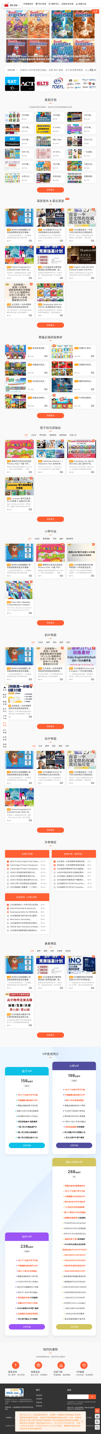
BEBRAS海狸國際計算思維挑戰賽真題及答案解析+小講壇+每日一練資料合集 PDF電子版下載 (19, 230)
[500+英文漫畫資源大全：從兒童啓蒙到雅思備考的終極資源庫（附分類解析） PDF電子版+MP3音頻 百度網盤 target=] (12, 154)
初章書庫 (80, 1127)
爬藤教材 (29, 4)
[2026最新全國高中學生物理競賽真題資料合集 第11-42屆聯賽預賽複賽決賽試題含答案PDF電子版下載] (19, 1002)
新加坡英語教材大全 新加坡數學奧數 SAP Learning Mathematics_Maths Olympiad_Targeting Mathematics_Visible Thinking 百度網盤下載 (37, 348)
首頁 (5, 690)
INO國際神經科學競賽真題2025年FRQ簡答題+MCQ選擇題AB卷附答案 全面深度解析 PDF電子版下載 (81, 978)
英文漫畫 (68, 1132)
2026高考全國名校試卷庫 (75, 1244)
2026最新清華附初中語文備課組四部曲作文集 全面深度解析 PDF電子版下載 (71, 869)
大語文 (33, 435)
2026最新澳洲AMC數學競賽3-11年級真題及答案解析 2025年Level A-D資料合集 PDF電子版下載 (81, 566)
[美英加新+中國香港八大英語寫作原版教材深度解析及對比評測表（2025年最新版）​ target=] (43, 178)
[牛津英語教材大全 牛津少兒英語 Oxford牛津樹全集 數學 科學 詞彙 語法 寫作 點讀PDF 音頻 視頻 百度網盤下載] (62, 402)
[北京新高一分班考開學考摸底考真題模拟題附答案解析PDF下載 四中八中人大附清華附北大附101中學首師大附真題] (19, 292)
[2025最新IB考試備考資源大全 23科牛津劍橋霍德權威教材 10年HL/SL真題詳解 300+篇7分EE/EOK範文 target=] (12, 129)
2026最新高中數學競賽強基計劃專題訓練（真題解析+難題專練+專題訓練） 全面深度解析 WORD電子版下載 (50, 268)
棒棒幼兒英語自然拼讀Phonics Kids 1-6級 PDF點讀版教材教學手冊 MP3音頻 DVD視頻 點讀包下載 (19, 462)
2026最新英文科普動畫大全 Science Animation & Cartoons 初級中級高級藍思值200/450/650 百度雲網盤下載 (58, 115)
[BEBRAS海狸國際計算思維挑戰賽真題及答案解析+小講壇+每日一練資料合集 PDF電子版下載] (19, 218)
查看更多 (50, 190)
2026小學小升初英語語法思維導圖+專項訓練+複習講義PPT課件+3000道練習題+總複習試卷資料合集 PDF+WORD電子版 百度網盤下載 (25, 883)
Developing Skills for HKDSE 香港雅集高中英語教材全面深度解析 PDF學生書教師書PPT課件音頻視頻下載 (50, 305)
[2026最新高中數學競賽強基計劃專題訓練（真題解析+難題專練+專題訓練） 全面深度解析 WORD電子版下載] (50, 255)
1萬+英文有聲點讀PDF (27, 1127)
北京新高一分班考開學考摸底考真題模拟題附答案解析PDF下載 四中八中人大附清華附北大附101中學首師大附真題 (19, 305)
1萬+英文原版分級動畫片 (27, 1132)
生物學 (59, 951)
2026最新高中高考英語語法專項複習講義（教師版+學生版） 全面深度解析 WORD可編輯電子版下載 (25, 923)
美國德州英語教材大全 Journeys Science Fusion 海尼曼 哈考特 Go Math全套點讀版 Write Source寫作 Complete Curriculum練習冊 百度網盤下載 (37, 364)
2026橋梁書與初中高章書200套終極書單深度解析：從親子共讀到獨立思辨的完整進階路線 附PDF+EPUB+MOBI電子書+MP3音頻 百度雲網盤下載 (27, 115)
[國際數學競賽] (52, 84)
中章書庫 (34, 1297)
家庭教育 (53, 435)
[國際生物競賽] (83, 84)
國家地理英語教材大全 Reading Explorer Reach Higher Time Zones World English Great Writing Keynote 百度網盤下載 (84, 381)
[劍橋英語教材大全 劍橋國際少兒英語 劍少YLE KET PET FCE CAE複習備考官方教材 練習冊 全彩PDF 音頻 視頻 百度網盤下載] (15, 402)
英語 (54, 642)
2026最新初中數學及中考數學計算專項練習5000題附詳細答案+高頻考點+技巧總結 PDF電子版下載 (71, 880)
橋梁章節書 (68, 4)
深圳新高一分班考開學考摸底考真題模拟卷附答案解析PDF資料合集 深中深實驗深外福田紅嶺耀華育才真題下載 (19, 707)
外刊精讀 (33, 1319)
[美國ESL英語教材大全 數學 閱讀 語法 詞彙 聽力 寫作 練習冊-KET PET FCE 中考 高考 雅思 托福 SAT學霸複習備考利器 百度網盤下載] (62, 352)
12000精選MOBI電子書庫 (28, 1308)
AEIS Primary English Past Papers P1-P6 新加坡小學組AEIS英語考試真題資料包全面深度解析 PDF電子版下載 (24, 861)
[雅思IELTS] (21, 84)
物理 (61, 642)
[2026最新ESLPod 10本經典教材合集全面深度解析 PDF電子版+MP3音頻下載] (50, 218)
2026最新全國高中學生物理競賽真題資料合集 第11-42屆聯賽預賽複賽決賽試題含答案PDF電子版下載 (19, 1015)
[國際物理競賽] (67, 84)
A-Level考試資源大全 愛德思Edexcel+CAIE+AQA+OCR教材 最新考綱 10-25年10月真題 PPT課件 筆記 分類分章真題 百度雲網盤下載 (58, 127)
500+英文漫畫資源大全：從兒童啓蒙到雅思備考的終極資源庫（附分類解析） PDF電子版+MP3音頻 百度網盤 (27, 152)
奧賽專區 (5, 745)
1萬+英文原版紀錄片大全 (27, 1137)
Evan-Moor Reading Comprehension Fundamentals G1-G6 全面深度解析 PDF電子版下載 (19, 603)
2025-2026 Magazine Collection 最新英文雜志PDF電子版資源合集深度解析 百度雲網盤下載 (89, 139)
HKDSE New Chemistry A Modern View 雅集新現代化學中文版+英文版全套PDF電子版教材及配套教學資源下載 (25, 926)
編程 (61, 539)
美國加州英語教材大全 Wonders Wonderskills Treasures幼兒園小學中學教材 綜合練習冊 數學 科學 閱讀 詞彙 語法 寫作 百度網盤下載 (84, 364)
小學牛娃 (5, 717)
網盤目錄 (82, 4)
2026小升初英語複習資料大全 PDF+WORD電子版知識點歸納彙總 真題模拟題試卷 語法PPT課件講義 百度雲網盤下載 (24, 872)
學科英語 (42, 435)
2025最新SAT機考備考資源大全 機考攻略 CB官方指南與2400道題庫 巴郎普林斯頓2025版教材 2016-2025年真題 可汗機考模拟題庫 (27, 139)
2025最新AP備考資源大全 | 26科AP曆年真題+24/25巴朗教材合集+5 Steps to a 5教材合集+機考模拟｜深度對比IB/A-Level (89, 115)
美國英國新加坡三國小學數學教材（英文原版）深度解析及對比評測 (89, 176)
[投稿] (75, 11)
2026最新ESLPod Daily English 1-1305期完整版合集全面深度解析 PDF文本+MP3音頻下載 (81, 669)
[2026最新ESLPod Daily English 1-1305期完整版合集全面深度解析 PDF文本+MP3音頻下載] (81, 656)
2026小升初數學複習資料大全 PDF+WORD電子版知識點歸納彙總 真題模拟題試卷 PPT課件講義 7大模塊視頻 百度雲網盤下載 (25, 876)
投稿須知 (39, 1402)
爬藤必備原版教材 (5, 703)
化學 (68, 642)
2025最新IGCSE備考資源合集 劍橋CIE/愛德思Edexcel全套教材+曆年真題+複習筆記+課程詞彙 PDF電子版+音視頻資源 (89, 127)
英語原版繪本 (23, 1121)
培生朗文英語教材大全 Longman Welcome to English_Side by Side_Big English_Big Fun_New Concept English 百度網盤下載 (37, 381)
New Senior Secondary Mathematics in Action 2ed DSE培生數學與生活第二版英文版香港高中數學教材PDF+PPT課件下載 (25, 919)
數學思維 (63, 435)
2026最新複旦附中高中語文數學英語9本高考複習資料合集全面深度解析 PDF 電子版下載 (24, 915)
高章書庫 (81, 1239)
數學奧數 (46, 539)
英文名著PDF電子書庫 (75, 1137)
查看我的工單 (79, 1409)
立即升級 (27, 1145)
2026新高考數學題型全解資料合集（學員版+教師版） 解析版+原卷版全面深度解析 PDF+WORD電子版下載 (24, 930)
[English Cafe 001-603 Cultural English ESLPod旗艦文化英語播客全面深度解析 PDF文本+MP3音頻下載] (81, 255)
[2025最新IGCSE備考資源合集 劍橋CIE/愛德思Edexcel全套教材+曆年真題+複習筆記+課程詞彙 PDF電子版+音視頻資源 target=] (74, 129)
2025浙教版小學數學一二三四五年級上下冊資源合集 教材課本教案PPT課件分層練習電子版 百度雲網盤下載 (24, 887)
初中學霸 (5, 724)
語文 (40, 746)
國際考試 (55, 4)
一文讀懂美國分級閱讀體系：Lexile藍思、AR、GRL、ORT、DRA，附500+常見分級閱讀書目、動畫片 (89, 152)
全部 (26, 435)
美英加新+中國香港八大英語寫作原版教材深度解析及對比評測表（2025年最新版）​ (58, 176)
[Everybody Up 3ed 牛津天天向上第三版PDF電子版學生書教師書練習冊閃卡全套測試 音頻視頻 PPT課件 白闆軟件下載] (81, 449)
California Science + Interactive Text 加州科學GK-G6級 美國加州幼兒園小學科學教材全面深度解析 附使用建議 (50, 462)
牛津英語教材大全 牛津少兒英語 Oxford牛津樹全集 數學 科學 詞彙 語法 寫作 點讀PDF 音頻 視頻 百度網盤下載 (84, 397)
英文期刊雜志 (23, 1319)
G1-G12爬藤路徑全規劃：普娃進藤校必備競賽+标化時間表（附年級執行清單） (58, 152)
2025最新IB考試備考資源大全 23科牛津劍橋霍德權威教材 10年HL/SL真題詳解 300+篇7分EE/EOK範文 (27, 127)
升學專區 (5, 738)
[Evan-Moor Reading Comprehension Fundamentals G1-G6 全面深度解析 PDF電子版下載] (19, 590)
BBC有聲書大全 (78, 1132)
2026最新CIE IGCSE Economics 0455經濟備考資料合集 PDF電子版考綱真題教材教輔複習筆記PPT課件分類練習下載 (71, 883)
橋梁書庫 (33, 1121)
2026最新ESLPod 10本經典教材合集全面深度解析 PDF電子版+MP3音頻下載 (50, 230)
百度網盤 (89, 1417)
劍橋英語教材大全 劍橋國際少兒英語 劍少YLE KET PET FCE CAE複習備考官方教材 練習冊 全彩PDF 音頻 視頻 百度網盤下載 (37, 397)
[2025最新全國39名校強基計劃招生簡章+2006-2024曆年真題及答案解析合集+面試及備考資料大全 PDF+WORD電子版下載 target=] (12, 166)
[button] (93, 84)
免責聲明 (39, 1399)
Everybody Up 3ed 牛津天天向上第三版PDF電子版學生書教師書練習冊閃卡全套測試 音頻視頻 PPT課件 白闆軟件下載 (81, 462)
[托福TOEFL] (36, 84)
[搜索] (80, 11)
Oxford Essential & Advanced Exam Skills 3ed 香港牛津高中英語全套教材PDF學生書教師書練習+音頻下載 (19, 268)
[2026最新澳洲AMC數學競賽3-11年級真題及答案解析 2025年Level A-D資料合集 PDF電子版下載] (81, 553)
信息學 (68, 951)
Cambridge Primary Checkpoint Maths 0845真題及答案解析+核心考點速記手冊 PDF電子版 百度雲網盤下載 (24, 869)
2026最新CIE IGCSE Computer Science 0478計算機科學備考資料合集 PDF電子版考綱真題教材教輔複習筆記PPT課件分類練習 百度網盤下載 (71, 887)
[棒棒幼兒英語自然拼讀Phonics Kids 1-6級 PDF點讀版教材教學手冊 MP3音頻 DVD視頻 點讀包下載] (19, 449)
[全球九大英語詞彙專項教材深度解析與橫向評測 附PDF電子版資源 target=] (12, 178)
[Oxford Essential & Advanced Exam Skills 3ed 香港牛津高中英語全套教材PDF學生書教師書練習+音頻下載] (19, 255)
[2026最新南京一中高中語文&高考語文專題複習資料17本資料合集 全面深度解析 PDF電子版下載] (81, 218)
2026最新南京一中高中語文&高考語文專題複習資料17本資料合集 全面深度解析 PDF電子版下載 (81, 230)
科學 (54, 539)
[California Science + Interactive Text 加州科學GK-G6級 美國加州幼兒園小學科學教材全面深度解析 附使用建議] (50, 449)
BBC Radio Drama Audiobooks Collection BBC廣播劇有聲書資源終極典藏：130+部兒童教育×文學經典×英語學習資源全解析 (58, 139)
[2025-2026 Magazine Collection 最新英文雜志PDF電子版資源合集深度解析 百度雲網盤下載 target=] (74, 141)
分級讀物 (81, 1218)
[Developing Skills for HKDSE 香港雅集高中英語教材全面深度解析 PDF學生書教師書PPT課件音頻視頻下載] (50, 292)
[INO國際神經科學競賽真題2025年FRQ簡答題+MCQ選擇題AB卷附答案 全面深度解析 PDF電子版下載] (81, 965)
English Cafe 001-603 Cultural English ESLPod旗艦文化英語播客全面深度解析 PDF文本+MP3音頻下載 (81, 268)
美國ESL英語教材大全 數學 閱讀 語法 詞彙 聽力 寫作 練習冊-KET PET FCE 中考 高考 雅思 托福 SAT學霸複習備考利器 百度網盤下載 (84, 348)
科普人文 (73, 435)
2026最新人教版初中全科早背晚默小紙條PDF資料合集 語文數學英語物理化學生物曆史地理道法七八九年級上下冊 (71, 876)
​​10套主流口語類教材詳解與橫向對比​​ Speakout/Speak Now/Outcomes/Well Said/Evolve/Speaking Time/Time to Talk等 (89, 164)
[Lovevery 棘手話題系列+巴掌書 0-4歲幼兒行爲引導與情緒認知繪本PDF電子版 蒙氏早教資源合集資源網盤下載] (19, 486)
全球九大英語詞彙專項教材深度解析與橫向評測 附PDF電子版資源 (27, 176)
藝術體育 (69, 539)
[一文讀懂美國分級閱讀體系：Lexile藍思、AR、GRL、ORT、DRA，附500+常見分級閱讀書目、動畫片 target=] (74, 154)
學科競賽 (42, 4)
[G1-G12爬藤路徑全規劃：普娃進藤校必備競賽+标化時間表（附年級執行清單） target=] (43, 154)
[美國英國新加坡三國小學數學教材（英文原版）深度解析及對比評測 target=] (74, 178)
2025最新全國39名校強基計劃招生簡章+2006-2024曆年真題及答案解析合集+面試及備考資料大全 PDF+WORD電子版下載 (27, 164)
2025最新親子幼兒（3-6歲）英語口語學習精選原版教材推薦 (58, 164)
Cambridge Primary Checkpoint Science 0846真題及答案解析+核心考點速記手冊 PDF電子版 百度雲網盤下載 (24, 865)
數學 (48, 642)
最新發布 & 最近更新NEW (4, 695)
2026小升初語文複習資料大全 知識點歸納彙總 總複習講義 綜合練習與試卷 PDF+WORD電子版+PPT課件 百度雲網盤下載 (24, 880)
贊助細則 (39, 1395)
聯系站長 (39, 1406)
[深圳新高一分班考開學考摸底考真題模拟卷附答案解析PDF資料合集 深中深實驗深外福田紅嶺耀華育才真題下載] (19, 694)
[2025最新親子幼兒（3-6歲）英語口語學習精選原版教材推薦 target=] (43, 166)
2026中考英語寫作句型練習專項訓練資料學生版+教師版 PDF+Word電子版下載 (71, 872)
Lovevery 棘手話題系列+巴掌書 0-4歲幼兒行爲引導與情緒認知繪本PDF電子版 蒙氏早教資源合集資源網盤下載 (19, 499)
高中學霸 (5, 731)
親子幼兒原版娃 (5, 710)
